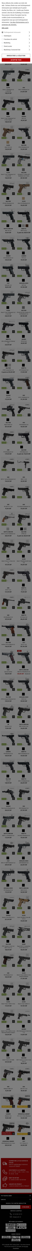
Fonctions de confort (10, 39)
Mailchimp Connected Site (12, 50)
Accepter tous (16, 60)
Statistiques (7, 36)
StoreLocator (8, 46)
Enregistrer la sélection (16, 56)
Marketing (7, 43)
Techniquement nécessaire (12, 32)
